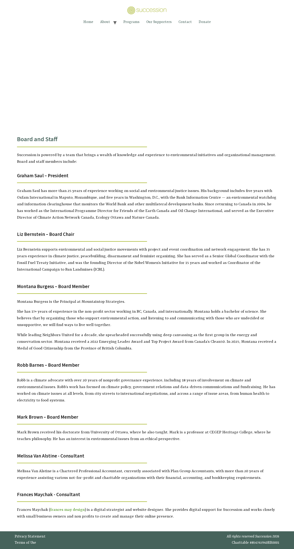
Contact (185, 22)
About (105, 22)
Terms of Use (25, 543)
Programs (131, 22)
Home (88, 22)
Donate (205, 22)
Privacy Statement (30, 537)
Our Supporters (159, 22)
